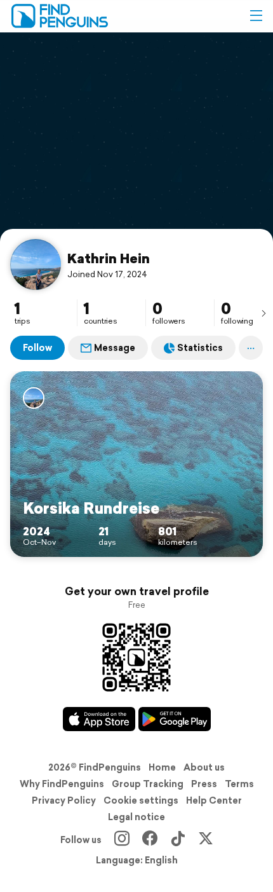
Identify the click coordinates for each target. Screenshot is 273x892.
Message (114, 347)
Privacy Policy (64, 800)
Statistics (200, 347)
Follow (37, 347)
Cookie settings (140, 800)
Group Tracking (147, 784)
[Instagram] (122, 840)
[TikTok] (177, 840)
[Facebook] (149, 840)
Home (162, 767)
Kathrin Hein (108, 258)
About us (204, 767)
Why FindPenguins (62, 784)
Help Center (214, 800)
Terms (239, 784)
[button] (256, 16)
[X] (205, 840)
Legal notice (136, 817)
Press (204, 784)
